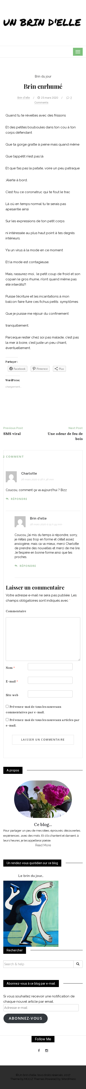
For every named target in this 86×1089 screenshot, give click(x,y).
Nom (10, 668)
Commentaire (16, 611)
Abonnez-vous (25, 1018)
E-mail (12, 681)
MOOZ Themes (34, 1079)
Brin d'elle (23, 97)
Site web (12, 695)
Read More (43, 845)
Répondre (19, 499)
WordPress (68, 1079)
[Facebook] (39, 1051)
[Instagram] (46, 1051)
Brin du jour (43, 76)
